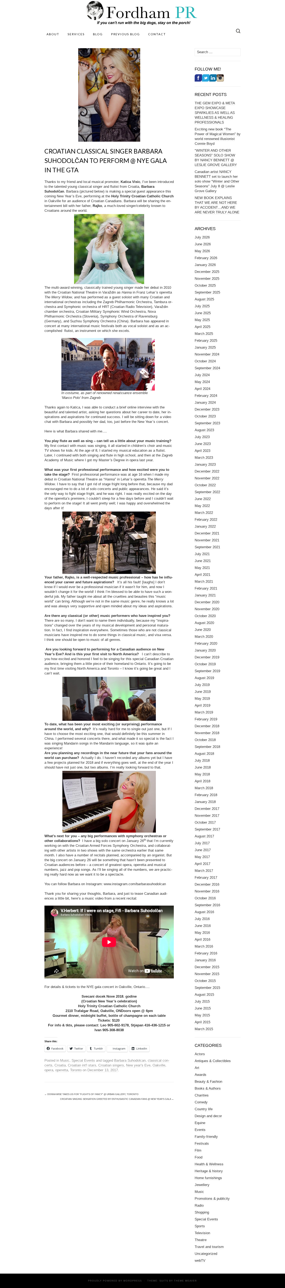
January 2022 (205, 526)
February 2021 (206, 588)
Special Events (83, 1060)
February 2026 (206, 258)
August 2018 (204, 754)
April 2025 (202, 327)
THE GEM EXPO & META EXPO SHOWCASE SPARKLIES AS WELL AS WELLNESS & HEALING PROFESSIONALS (215, 112)
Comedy (201, 1102)
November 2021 (207, 540)
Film (198, 1150)
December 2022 (207, 471)
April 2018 (202, 781)
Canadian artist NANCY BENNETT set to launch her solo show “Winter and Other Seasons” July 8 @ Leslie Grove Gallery (217, 181)
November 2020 (207, 609)
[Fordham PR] (142, 13)
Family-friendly (206, 1137)
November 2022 (207, 478)
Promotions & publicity (212, 1199)
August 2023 (204, 430)
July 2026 (202, 237)
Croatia (60, 1065)
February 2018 (206, 795)
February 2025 (206, 341)
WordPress (132, 1280)
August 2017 (204, 836)
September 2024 (207, 368)
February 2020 (206, 643)
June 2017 (203, 850)
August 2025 (204, 299)
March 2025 (204, 334)
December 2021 (207, 533)
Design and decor (208, 1116)
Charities (202, 1095)
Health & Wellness (209, 1164)
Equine (200, 1123)
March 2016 (204, 946)
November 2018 (207, 733)
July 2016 (202, 919)
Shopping (202, 1212)
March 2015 (204, 1029)
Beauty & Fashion (208, 1082)
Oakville (159, 1065)
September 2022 (207, 492)
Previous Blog (125, 34)
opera (48, 1070)
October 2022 (205, 485)
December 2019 (207, 657)
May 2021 (202, 568)
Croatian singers (111, 1065)
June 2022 (203, 499)
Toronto (76, 1070)
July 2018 (202, 760)
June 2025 (203, 313)
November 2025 (207, 279)
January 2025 (205, 347)
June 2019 (203, 692)
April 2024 (202, 389)
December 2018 (207, 726)
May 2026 (202, 251)
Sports (200, 1226)
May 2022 (202, 506)
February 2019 (206, 719)
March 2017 (204, 871)
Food (198, 1157)
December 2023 (207, 409)
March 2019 (204, 712)
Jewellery (202, 1185)
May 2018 (202, 774)
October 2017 (205, 822)
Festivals (202, 1144)
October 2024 (205, 361)
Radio (199, 1205)
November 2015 (207, 974)
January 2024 (205, 403)
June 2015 (203, 1008)
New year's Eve (138, 1065)
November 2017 (207, 816)
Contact (157, 34)
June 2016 (203, 926)
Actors (200, 1054)
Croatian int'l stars (82, 1065)
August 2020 (204, 623)
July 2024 (202, 375)
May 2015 (202, 1015)
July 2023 (202, 437)
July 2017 (202, 843)
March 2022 (204, 513)
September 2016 (207, 905)
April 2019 (202, 705)
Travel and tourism (209, 1247)
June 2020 (203, 630)
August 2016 (204, 912)
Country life (204, 1109)
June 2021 (203, 561)
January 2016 (205, 960)
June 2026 (203, 244)
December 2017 (207, 809)
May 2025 (202, 320)
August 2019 (204, 678)
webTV (200, 1261)
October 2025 (205, 285)
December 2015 (207, 967)
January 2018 (205, 802)
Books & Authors (208, 1088)
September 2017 (207, 829)
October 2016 (205, 898)
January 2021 (205, 595)
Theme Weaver (185, 1280)
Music (64, 1060)
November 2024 (207, 354)
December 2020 (207, 602)
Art (197, 1068)
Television (202, 1233)
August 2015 (204, 995)
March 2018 (204, 788)
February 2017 (206, 878)
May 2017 (202, 857)
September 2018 (207, 747)
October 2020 (205, 616)
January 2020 (205, 650)
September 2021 (207, 547)
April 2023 (202, 451)
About (53, 34)
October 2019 (205, 664)
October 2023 (205, 416)
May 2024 (202, 382)
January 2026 (205, 265)
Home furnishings (208, 1178)
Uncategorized (206, 1254)
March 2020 (204, 637)
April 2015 (202, 1022)
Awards (200, 1075)
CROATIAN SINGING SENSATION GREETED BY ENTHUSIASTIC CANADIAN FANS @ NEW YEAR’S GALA (117, 1099)
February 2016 (206, 953)
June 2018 (203, 767)
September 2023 (207, 423)
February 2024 (206, 396)
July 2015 (202, 1001)
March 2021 (204, 582)
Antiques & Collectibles (213, 1061)
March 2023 (204, 458)
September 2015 (207, 988)
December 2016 (207, 884)
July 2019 (202, 685)
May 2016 (202, 933)
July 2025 (202, 306)
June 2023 (203, 444)
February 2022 (206, 520)
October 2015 (205, 981)
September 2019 (207, 671)
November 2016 (207, 891)
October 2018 (205, 740)
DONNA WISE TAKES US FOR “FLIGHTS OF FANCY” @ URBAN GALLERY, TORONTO (91, 1094)
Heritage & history (209, 1171)
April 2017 (202, 864)
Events (200, 1130)
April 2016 (202, 939)
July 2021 (202, 554)
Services (76, 34)
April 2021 (202, 575)
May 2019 (202, 699)
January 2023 (205, 464)
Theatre (201, 1240)
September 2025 (207, 292)
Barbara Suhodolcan (130, 1060)
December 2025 (207, 272)
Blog (98, 34)
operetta (61, 1070)
